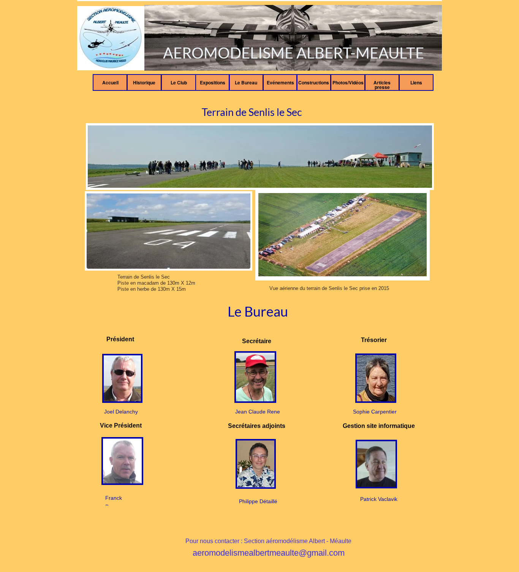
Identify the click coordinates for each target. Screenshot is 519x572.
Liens (416, 82)
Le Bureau (246, 82)
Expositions (212, 82)
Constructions (313, 82)
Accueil (110, 82)
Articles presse (382, 84)
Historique (144, 82)
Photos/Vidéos (348, 82)
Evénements (280, 82)
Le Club (179, 82)
